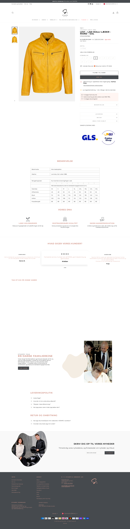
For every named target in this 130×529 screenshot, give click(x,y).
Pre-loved (94, 19)
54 (100, 58)
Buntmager (15, 488)
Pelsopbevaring (16, 492)
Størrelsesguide (16, 486)
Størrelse (84, 55)
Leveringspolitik (41, 482)
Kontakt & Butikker (17, 479)
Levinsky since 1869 (88, 29)
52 (95, 58)
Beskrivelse (99, 104)
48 (87, 58)
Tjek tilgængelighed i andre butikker (93, 85)
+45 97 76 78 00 (68, 483)
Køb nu (99, 77)
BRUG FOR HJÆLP (99, 121)
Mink (38, 492)
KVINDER (35, 19)
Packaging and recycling (43, 498)
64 (86, 61)
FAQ (30, 4)
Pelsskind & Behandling (68, 19)
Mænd (44, 19)
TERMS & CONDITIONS (43, 486)
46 (82, 58)
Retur (38, 479)
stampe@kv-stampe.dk (67, 485)
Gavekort (39, 490)
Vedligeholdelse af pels (43, 488)
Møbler (53, 19)
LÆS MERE (23, 368)
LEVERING (99, 114)
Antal (82, 46)
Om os (26, 4)
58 (108, 58)
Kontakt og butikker (17, 4)
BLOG (38, 496)
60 (113, 58)
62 (82, 61)
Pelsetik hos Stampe (17, 484)
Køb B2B (14, 490)
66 (91, 61)
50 (91, 58)
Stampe (65, 523)
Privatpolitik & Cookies (43, 484)
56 (104, 58)
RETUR (99, 117)
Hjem (81, 28)
